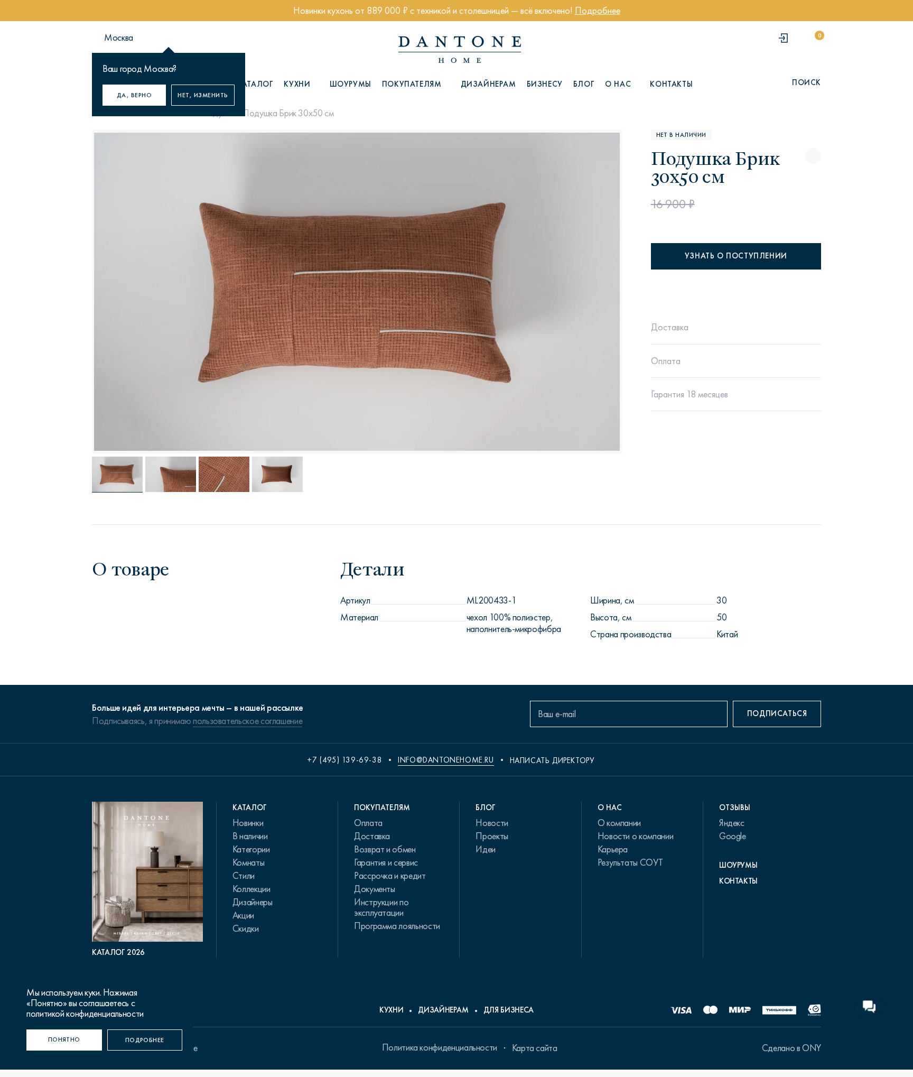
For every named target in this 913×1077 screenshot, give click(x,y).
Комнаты (248, 862)
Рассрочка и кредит (390, 875)
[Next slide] (541, 292)
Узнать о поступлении (736, 256)
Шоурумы (350, 84)
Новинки (247, 823)
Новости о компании (636, 836)
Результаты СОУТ (630, 862)
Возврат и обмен (385, 849)
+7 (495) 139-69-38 (344, 760)
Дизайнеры (252, 902)
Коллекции (251, 889)
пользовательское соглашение (247, 721)
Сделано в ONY (791, 1048)
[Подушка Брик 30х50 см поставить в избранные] (813, 156)
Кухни (391, 1010)
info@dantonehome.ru (445, 760)
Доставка (372, 836)
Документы (374, 889)
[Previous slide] (172, 292)
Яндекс (731, 823)
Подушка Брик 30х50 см (288, 113)
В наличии (250, 836)
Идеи (486, 849)
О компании (619, 823)
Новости (492, 823)
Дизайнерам (488, 84)
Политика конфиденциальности (439, 1047)
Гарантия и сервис (386, 862)
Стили (243, 875)
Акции (243, 915)
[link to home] (459, 49)
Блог (583, 84)
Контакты (671, 84)
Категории (251, 849)
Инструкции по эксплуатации (381, 907)
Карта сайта (534, 1048)
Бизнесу (545, 84)
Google (732, 836)
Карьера (613, 849)
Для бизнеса (508, 1010)
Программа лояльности (397, 926)
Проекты (492, 836)
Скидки (245, 928)
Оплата (368, 823)
